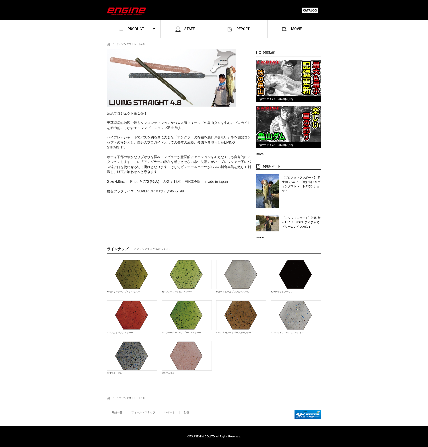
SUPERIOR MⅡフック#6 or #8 (160, 191)
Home (108, 44)
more (260, 154)
